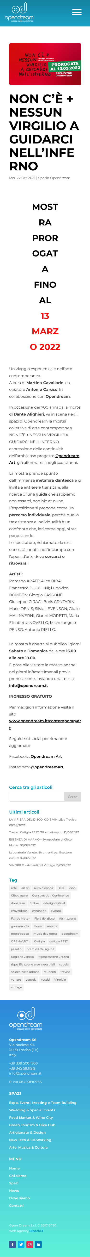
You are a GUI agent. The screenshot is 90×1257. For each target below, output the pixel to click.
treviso (65, 972)
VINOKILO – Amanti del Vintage (32, 865)
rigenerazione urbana (53, 956)
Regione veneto (22, 956)
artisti (25, 888)
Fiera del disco (44, 918)
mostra (52, 926)
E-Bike (34, 903)
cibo (72, 888)
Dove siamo (19, 1198)
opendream (69, 933)
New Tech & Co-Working (30, 1140)
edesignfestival (54, 903)
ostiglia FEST (58, 941)
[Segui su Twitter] (21, 1244)
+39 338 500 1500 (23, 1063)
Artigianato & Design (27, 1132)
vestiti (45, 979)
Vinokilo (60, 979)
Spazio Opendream (54, 178)
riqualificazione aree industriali (33, 964)
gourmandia (20, 926)
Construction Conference (50, 895)
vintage (16, 987)
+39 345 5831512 (22, 1068)
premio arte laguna (40, 949)
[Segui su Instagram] (29, 1244)
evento (56, 911)
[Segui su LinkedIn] (38, 1244)
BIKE (61, 888)
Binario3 (36, 1231)
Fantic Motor (20, 918)
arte (14, 888)
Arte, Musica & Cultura (28, 1147)
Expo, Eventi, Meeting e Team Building (43, 1103)
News (14, 1191)
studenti (50, 972)
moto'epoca (20, 933)
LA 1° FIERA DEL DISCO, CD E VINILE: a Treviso (42, 819)
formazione (67, 918)
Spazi (13, 1183)
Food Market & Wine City (31, 1117)
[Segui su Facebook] (12, 1244)
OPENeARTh (20, 941)
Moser (38, 926)
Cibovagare (19, 895)
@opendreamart (47, 767)
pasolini (16, 949)
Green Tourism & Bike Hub (32, 1125)
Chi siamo (17, 1176)
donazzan (18, 903)
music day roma (45, 933)
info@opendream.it (28, 685)
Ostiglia (39, 941)
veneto (16, 979)
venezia (31, 979)
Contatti (16, 1205)
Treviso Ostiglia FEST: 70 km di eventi (36, 832)
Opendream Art (46, 756)
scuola (64, 964)
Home (14, 1168)
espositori (39, 911)
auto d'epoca (43, 888)
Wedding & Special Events (32, 1110)
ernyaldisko (19, 911)
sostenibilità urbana (25, 972)
